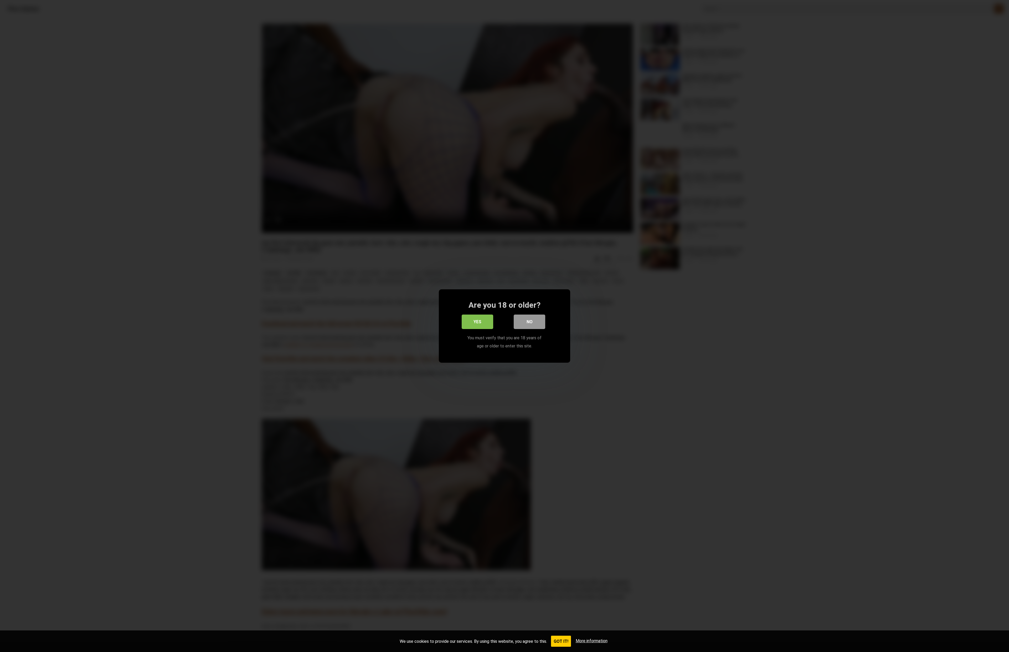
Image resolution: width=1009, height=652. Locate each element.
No (530, 321)
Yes (477, 321)
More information (592, 640)
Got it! (561, 641)
